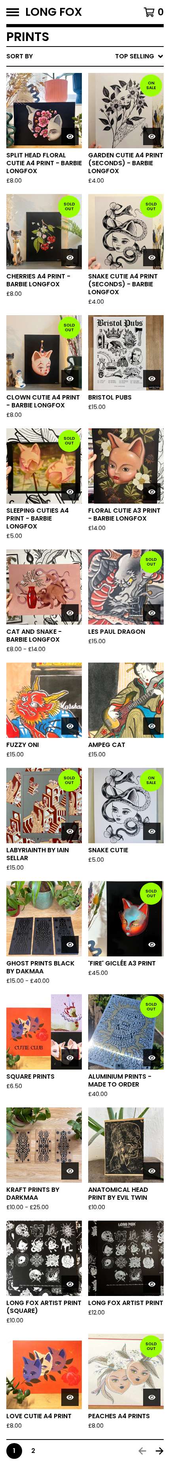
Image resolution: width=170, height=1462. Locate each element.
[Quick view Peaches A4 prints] (152, 1397)
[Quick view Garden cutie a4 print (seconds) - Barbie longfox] (152, 136)
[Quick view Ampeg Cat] (152, 726)
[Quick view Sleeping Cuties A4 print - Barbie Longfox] (70, 491)
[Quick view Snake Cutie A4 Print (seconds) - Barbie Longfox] (152, 257)
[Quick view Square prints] (70, 1057)
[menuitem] (85, 56)
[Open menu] (12, 12)
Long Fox (53, 12)
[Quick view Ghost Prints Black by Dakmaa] (70, 944)
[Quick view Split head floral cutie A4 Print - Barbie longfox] (70, 136)
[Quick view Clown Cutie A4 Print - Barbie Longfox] (70, 378)
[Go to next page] (160, 1451)
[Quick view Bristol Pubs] (152, 378)
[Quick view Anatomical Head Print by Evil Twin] (152, 1171)
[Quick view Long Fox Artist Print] (152, 1284)
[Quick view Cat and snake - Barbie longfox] (70, 613)
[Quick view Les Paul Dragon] (152, 613)
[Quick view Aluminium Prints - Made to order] (152, 1057)
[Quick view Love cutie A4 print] (70, 1397)
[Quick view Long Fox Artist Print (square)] (70, 1284)
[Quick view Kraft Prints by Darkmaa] (70, 1171)
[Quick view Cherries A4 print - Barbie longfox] (70, 257)
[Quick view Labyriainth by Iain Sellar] (70, 831)
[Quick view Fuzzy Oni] (70, 726)
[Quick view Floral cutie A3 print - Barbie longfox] (152, 491)
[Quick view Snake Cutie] (152, 831)
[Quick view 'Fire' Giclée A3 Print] (152, 944)
